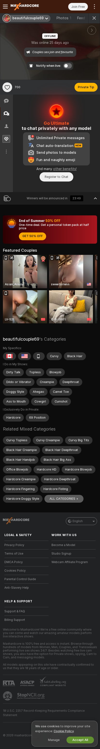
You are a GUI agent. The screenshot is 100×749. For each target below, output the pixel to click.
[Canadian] (9, 356)
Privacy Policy (14, 545)
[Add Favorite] (7, 87)
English (78, 521)
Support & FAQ (14, 611)
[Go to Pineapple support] (8, 696)
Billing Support (14, 620)
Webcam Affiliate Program (69, 562)
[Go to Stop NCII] (31, 696)
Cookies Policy (15, 570)
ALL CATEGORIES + (64, 498)
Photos (63, 18)
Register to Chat (56, 177)
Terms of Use (13, 553)
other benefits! (65, 169)
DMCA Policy (13, 562)
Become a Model (63, 545)
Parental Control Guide (20, 579)
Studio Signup (61, 553)
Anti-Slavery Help (16, 587)
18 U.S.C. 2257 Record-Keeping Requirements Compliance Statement (44, 713)
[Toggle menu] (5, 6)
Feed (81, 18)
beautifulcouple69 (21, 339)
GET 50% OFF (32, 236)
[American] (24, 356)
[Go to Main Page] (30, 6)
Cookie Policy (64, 731)
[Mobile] (39, 356)
